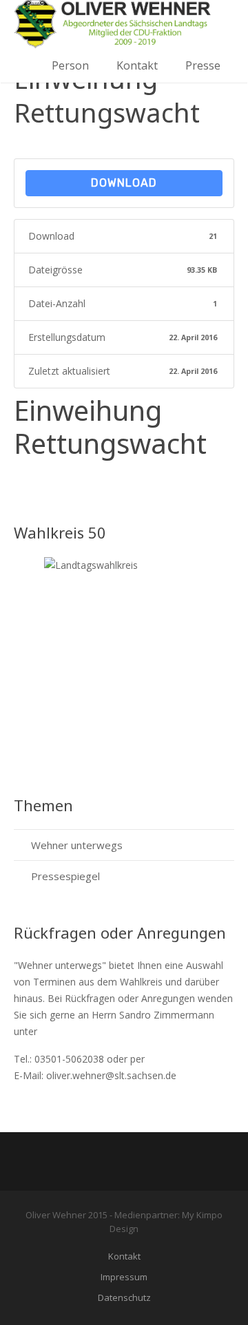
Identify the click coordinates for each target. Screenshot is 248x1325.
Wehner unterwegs (77, 845)
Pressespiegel (65, 876)
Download (124, 182)
